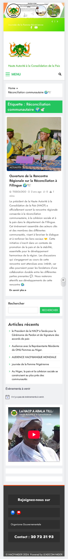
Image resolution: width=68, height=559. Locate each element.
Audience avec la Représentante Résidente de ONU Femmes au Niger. (35, 348)
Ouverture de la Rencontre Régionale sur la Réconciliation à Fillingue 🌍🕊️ (33, 181)
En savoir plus (16, 290)
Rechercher (16, 303)
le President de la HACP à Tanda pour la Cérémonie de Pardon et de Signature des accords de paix (35, 335)
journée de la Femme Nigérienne (25, 21)
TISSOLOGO (19, 191)
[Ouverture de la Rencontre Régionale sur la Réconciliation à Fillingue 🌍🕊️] (34, 144)
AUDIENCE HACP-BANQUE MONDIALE (34, 357)
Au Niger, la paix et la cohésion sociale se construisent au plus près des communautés (35, 375)
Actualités (15, 167)
